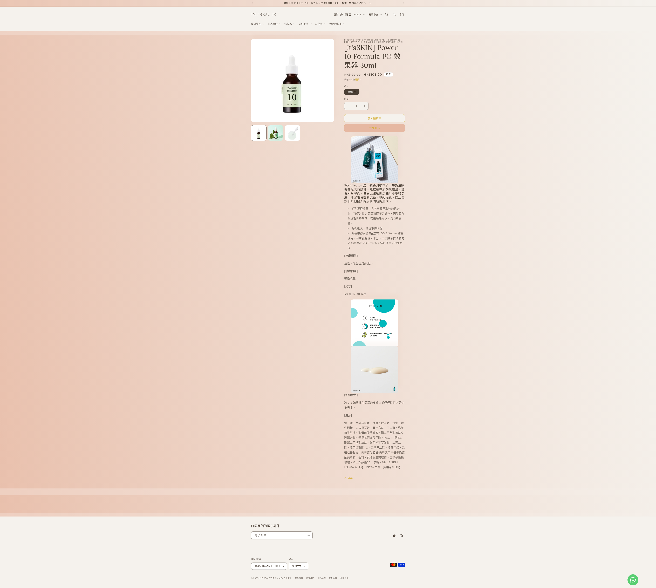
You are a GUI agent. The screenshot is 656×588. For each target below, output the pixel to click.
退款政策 (299, 578)
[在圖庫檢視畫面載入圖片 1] (258, 133)
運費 (357, 79)
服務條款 (322, 578)
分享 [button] (350, 477)
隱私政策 (310, 578)
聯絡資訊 (344, 578)
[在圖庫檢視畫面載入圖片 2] (275, 133)
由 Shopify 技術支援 (282, 578)
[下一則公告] (403, 3)
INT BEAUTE (265, 578)
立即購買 (374, 128)
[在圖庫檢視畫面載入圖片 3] (292, 133)
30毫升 (352, 91)
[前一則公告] (252, 3)
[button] (257, 23)
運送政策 (333, 578)
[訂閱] (308, 535)
